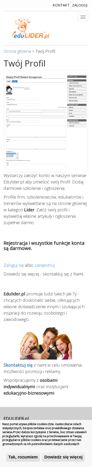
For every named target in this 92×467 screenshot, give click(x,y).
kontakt (61, 5)
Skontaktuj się (18, 365)
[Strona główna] (31, 28)
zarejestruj (44, 265)
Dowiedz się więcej (63, 457)
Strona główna (17, 51)
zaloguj (79, 5)
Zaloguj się (14, 265)
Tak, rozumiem (23, 457)
